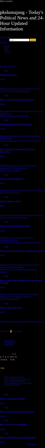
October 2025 (9, 341)
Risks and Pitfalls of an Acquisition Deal (18, 383)
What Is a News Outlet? (12, 385)
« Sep (2, 368)
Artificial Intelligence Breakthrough (14, 116)
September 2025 (10, 343)
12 (16, 357)
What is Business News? (10, 193)
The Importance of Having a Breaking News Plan (19, 242)
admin (3, 79)
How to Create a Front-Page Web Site (17, 379)
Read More (20, 89)
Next (19, 331)
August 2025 (8, 344)
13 (1, 359)
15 (6, 359)
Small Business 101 (8, 66)
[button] (6, 37)
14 (4, 359)
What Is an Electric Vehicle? (14, 377)
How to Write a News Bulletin (14, 381)
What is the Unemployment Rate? (14, 218)
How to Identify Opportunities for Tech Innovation (20, 141)
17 (11, 359)
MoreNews (32, 444)
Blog (6, 70)
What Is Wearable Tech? (9, 299)
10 (11, 357)
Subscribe (3, 42)
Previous (3, 331)
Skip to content (6, 1)
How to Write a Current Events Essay (15, 91)
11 (13, 357)
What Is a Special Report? (10, 170)
